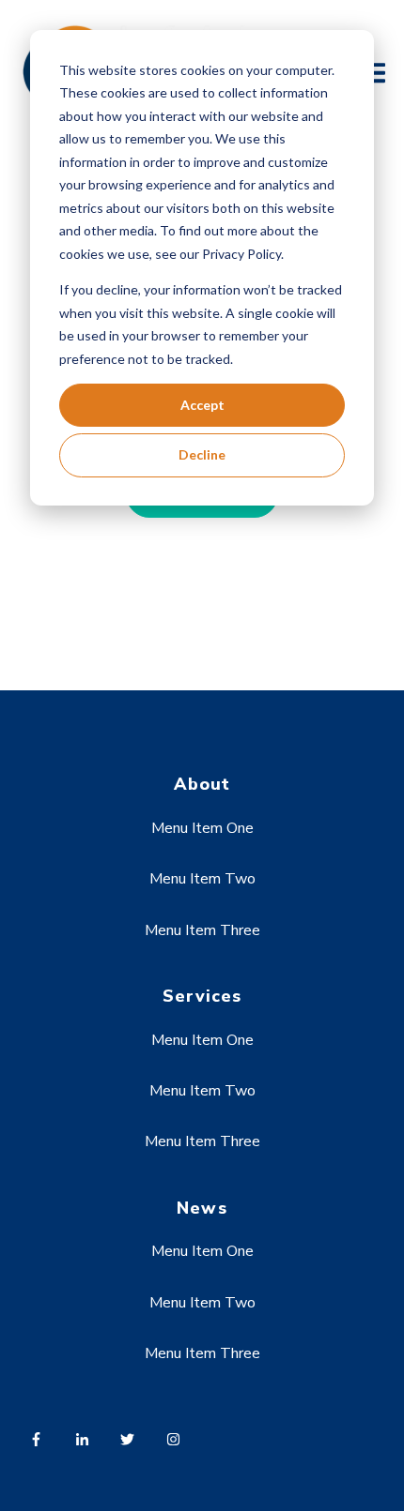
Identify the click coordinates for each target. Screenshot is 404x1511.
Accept (202, 405)
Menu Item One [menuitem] (202, 828)
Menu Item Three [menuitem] (202, 930)
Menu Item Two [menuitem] (202, 879)
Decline (202, 454)
